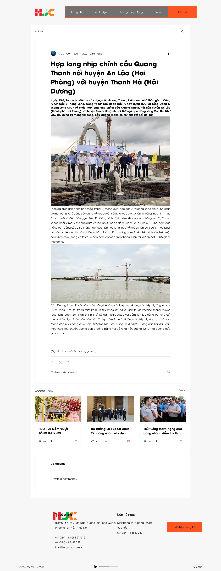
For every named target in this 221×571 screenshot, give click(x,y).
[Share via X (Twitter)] (60, 361)
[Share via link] (75, 361)
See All (183, 390)
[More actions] (168, 53)
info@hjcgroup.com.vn (69, 547)
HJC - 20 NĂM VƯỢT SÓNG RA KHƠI (53, 430)
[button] (182, 31)
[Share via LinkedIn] (68, 361)
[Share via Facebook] (52, 361)
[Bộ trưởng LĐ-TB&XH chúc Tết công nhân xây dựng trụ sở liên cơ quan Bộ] (110, 409)
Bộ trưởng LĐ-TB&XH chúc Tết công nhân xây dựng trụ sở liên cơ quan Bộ (110, 430)
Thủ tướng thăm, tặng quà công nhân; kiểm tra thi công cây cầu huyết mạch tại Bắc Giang (163, 430)
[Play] (95, 566)
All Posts (38, 31)
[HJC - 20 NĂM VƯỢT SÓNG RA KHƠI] (58, 409)
